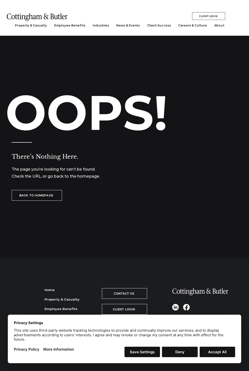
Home (49, 290)
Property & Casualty (61, 299)
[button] (101, 25)
